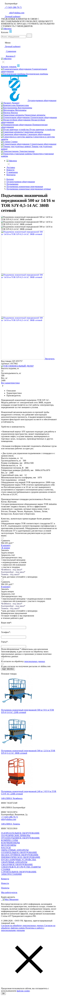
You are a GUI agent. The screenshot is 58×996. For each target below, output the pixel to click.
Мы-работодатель (9, 892)
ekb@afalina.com (8, 819)
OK (3, 994)
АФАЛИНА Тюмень (10, 824)
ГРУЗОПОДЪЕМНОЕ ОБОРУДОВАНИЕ (20, 838)
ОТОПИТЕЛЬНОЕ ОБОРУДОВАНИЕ (19, 852)
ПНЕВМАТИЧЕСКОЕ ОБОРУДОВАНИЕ (20, 857)
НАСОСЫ (6, 847)
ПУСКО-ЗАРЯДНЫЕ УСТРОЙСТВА (18, 859)
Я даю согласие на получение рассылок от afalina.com (25, 666)
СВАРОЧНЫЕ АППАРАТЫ (14, 862)
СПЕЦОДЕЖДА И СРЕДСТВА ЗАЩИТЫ (21, 867)
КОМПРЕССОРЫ (9, 840)
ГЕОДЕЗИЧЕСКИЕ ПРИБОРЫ (15, 835)
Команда (5, 879)
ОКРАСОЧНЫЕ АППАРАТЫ (15, 850)
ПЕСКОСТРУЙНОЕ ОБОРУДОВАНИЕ (19, 855)
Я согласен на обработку (12, 661)
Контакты (11, 175)
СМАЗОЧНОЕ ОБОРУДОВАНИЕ (17, 864)
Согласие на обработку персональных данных (22, 925)
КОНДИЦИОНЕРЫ (10, 843)
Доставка (10, 167)
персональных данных (34, 661)
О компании (12, 172)
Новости (10, 170)
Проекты (5, 888)
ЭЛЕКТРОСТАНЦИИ (11, 874)
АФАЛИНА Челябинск (12, 798)
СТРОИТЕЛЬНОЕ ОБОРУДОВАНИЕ (18, 872)
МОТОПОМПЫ (8, 845)
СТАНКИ (5, 869)
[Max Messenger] (10, 899)
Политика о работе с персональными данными (22, 929)
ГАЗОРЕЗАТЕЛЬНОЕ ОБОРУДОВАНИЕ (20, 833)
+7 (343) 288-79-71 (9, 817)
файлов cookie (23, 991)
